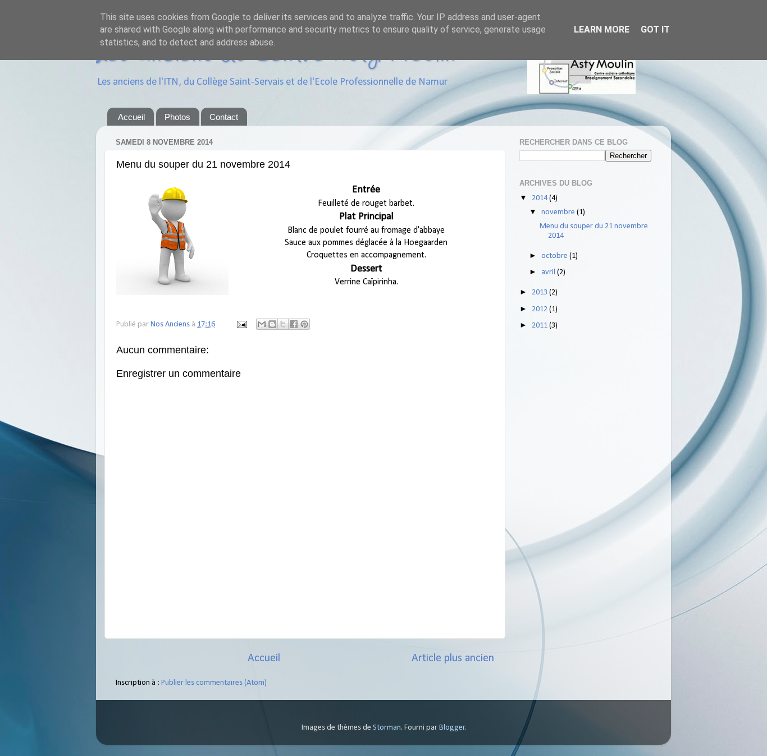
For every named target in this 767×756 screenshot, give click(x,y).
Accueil (131, 117)
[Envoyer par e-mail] (261, 324)
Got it (655, 29)
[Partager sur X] (283, 324)
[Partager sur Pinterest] (304, 324)
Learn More (601, 29)
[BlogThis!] (272, 324)
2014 (540, 198)
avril (549, 272)
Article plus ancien (453, 658)
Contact (223, 117)
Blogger (452, 727)
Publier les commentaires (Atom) (214, 683)
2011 (540, 325)
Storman (387, 727)
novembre (559, 212)
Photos (177, 117)
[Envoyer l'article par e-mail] (241, 324)
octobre (555, 256)
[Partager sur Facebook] (293, 324)
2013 (540, 292)
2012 (540, 309)
